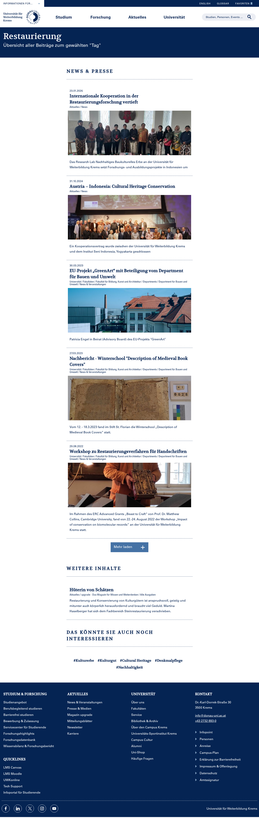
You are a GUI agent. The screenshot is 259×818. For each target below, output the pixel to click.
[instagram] (42, 809)
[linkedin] (18, 809)
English (205, 3)
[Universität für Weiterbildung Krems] (23, 16)
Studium (64, 17)
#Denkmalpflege (169, 660)
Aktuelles (137, 17)
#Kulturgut (107, 660)
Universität (174, 17)
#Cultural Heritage (135, 660)
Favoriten (241, 4)
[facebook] (6, 809)
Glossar (221, 4)
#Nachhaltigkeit (129, 667)
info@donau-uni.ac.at (210, 715)
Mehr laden (123, 546)
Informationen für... (18, 3)
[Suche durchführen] (249, 17)
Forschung (100, 17)
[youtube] (54, 809)
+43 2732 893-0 (205, 721)
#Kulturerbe (84, 660)
